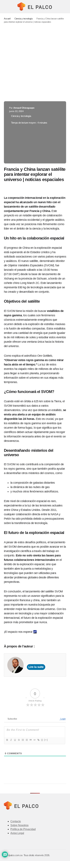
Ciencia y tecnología (23, 18)
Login (63, 718)
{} (42, 740)
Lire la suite (36, 667)
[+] (46, 740)
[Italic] (11, 740)
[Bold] (7, 740)
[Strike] (19, 740)
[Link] (38, 740)
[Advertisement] (35, 62)
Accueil (7, 18)
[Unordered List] (26, 740)
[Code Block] (34, 740)
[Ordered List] (23, 740)
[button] (5, 6)
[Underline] (15, 740)
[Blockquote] (30, 740)
